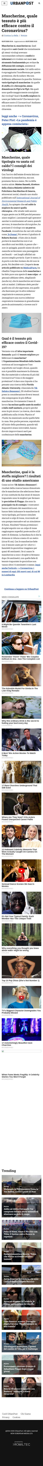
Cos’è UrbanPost (10, 1413)
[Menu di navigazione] (4, 3)
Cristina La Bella (11, 35)
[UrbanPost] (22, 3)
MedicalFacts (30, 267)
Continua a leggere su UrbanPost (21, 589)
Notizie (24, 35)
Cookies (16, 1417)
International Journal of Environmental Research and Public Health (21, 201)
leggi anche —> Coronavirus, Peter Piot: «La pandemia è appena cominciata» (20, 120)
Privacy (5, 1417)
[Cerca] (39, 3)
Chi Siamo (26, 1413)
